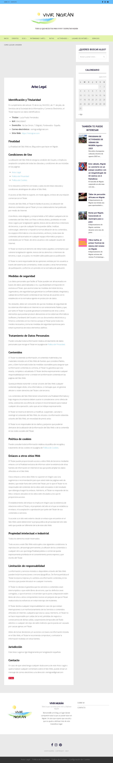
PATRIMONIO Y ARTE (37, 38)
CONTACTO (14, 2)
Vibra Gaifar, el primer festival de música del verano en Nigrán (96, 244)
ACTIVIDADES (62, 38)
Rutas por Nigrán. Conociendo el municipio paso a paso (96, 217)
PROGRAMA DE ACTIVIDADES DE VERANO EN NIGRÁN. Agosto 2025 (96, 142)
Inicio (6, 38)
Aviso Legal (16, 172)
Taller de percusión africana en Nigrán (97, 196)
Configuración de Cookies (79, 759)
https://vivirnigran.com (31, 133)
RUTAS (51, 38)
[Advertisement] (39, 61)
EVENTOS (15, 38)
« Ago (80, 114)
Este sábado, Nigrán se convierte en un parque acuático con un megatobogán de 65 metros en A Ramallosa (97, 171)
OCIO (24, 38)
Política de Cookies (19, 180)
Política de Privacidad (20, 176)
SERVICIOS (95, 38)
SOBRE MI (7, 2)
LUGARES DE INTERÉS (80, 38)
